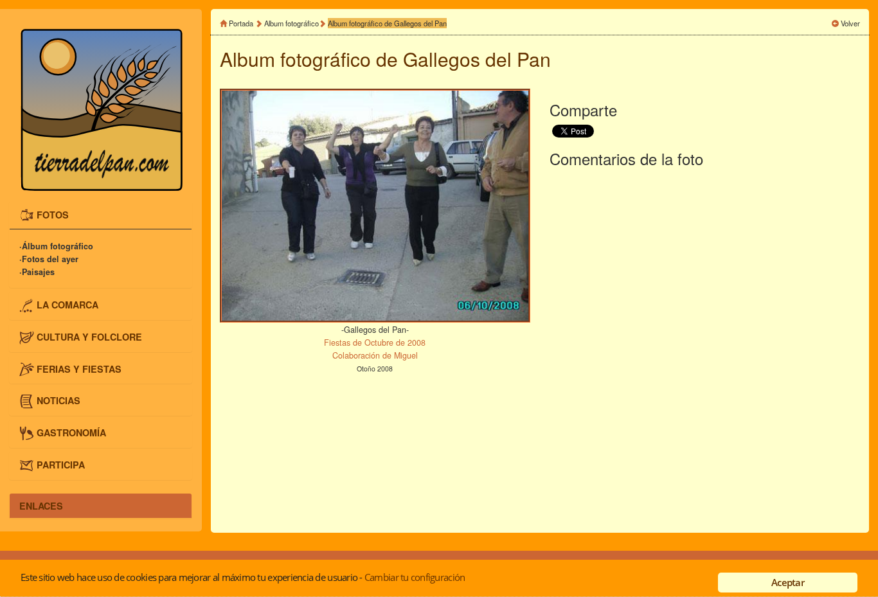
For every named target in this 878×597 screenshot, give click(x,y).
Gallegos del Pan (477, 59)
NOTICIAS (58, 400)
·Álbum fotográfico (56, 246)
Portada (241, 23)
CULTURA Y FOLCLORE (89, 336)
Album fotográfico (291, 23)
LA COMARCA (67, 304)
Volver (850, 23)
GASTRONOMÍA (71, 432)
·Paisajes (37, 272)
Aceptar (787, 582)
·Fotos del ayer (48, 259)
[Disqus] (705, 347)
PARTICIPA (61, 464)
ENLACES (41, 505)
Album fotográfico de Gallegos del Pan (387, 23)
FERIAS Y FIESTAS (79, 368)
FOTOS (53, 214)
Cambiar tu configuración (414, 577)
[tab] (101, 215)
